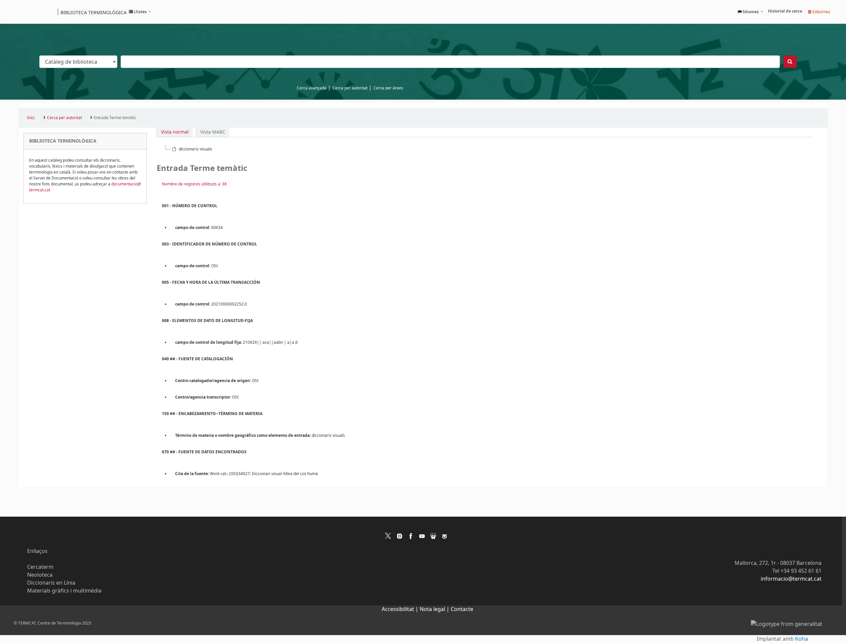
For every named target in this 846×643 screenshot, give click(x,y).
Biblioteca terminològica (93, 12)
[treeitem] (191, 149)
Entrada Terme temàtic (115, 118)
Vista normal (175, 132)
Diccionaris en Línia (51, 583)
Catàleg (25, 11)
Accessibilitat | (401, 609)
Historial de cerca (785, 11)
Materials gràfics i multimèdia (64, 591)
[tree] (485, 149)
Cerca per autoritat (349, 88)
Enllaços (37, 551)
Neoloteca (40, 575)
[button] (139, 11)
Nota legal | (435, 609)
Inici (31, 118)
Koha (801, 639)
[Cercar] (790, 61)
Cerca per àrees (388, 88)
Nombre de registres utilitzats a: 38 (194, 184)
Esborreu (820, 12)
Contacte (462, 609)
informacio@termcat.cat (791, 579)
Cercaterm (40, 567)
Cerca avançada (312, 88)
